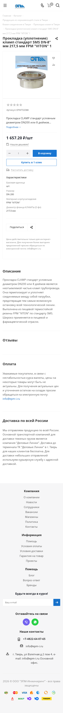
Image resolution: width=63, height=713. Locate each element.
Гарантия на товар (31, 556)
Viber (26, 621)
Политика (31, 521)
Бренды (32, 585)
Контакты (31, 526)
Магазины (31, 517)
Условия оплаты (31, 546)
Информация (31, 535)
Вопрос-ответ (31, 580)
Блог (31, 575)
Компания (31, 491)
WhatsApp (34, 621)
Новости (31, 502)
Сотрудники (31, 507)
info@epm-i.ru (11, 398)
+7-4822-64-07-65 (34, 639)
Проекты (31, 560)
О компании (32, 497)
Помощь (31, 541)
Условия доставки (31, 551)
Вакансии (31, 512)
